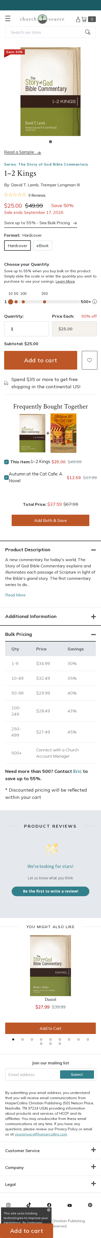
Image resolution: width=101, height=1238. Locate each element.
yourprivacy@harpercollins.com (41, 1134)
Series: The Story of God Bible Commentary (46, 164)
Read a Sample (19, 151)
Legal (10, 1184)
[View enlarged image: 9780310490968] (50, 91)
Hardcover (17, 245)
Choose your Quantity (26, 264)
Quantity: (14, 316)
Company (14, 1167)
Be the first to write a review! (50, 891)
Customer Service (22, 1150)
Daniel (50, 999)
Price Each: (63, 316)
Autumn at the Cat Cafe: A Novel (35, 477)
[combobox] (50, 32)
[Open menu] (7, 18)
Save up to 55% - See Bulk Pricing (37, 222)
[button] (50, 141)
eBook (43, 245)
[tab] (13, 1039)
